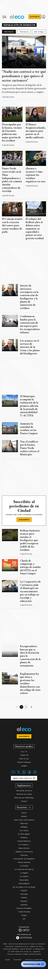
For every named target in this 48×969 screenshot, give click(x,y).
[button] (16, 707)
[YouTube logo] (13, 773)
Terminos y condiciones (34, 959)
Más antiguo (39, 32)
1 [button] (21, 707)
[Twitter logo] (18, 773)
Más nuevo (8, 32)
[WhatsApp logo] (24, 773)
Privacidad (17, 959)
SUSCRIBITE (35, 17)
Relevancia (24, 32)
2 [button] (26, 707)
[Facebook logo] (29, 773)
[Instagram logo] (35, 773)
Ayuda (7, 959)
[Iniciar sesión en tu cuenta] (43, 17)
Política (7, 324)
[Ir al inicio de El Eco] (17, 17)
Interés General (7, 680)
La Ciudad (7, 293)
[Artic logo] (24, 929)
